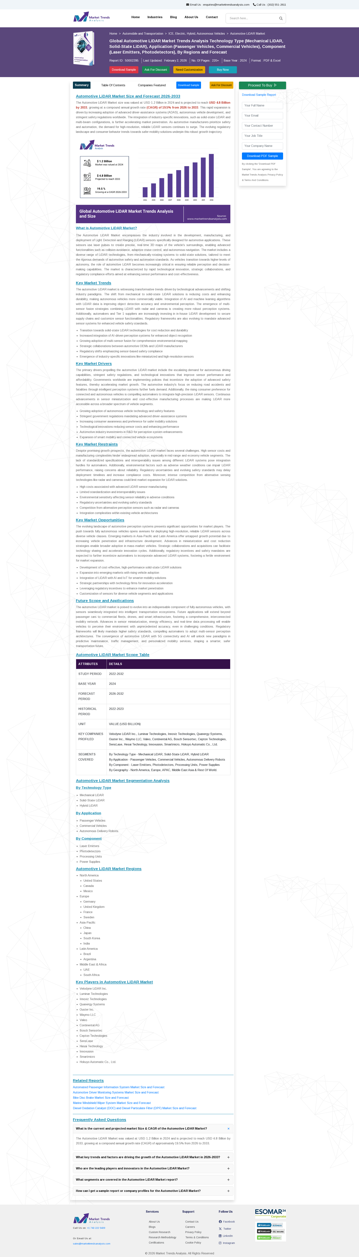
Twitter (227, 1228)
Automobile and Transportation (142, 33)
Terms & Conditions (197, 1237)
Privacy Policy (193, 1232)
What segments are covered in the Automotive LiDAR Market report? (127, 1179)
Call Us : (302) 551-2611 (271, 4)
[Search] (281, 18)
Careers (190, 1226)
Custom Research (159, 1232)
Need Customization (189, 69)
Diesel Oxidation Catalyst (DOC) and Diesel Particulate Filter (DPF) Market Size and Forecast (135, 1108)
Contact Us (192, 1221)
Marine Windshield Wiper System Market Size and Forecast (112, 1103)
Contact (212, 17)
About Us (191, 17)
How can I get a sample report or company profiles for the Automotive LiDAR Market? (138, 1190)
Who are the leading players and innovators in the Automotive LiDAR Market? (132, 1168)
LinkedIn (228, 1235)
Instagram (229, 1242)
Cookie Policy (193, 1242)
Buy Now (223, 69)
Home (135, 17)
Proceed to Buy (260, 85)
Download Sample (124, 69)
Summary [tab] (82, 85)
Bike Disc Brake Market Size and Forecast (101, 1097)
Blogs (152, 1226)
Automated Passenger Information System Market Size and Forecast (119, 1087)
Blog (173, 17)
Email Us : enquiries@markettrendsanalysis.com (219, 4)
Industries (155, 17)
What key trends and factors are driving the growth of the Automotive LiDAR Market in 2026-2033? (148, 1157)
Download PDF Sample (262, 156)
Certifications (156, 1242)
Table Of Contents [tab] (113, 85)
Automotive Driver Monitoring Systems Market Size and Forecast (116, 1092)
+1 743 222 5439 (96, 1228)
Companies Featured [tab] (152, 85)
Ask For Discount (156, 69)
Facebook (229, 1221)
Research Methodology (162, 1237)
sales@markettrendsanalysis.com (91, 1243)
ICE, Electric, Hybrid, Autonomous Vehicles (196, 33)
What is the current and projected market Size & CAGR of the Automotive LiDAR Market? (141, 1128)
